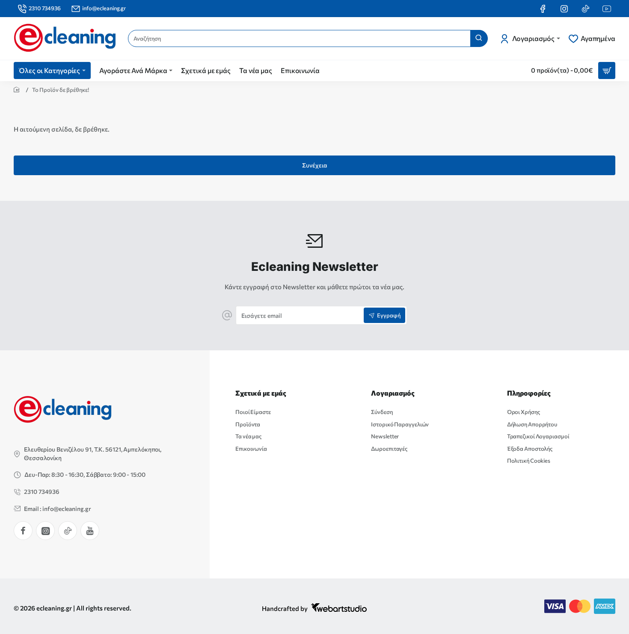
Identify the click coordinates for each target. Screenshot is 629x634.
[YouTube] (89, 530)
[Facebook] (23, 530)
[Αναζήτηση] (478, 38)
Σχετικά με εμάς (260, 393)
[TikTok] (67, 530)
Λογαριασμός (393, 393)
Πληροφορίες (529, 393)
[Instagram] (45, 530)
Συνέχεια (314, 165)
